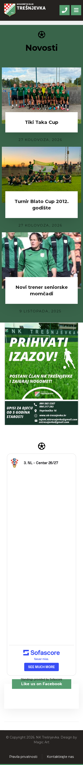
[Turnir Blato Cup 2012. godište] (41, 175)
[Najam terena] (41, 374)
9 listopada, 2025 (40, 311)
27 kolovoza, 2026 (40, 139)
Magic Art (41, 742)
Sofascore (56, 679)
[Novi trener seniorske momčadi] (41, 260)
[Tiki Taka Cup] (41, 95)
